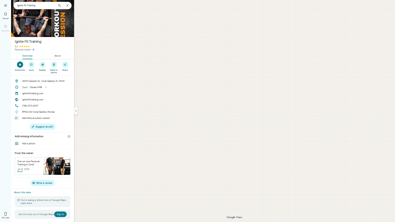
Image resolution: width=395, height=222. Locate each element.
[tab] (27, 55)
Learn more (26, 203)
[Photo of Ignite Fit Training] (42, 18)
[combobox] (36, 5)
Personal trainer (23, 49)
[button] (42, 87)
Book (20, 171)
